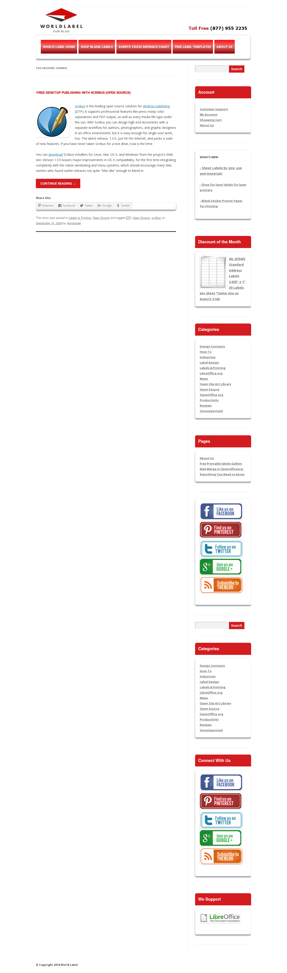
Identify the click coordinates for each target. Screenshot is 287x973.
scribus (156, 218)
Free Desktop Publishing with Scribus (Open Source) (84, 92)
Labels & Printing (80, 218)
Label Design (209, 362)
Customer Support (214, 109)
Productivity (209, 400)
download (55, 154)
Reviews (206, 405)
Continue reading (58, 183)
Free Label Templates (193, 47)
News (204, 379)
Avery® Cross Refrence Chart (144, 47)
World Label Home (59, 47)
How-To (206, 352)
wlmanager (74, 223)
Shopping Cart (211, 120)
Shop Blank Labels (97, 47)
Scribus (80, 106)
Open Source (101, 218)
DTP (128, 218)
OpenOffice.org (211, 395)
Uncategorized (211, 411)
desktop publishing (156, 106)
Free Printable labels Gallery (221, 464)
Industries (207, 357)
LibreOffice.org (211, 373)
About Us (225, 47)
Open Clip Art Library (215, 384)
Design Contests (212, 346)
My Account (208, 114)
